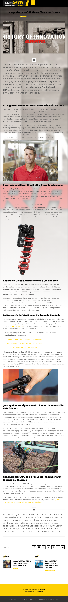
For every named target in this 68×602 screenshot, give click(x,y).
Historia (23, 16)
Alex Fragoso (32, 16)
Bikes (15, 568)
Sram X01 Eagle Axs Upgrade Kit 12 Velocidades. (24, 340)
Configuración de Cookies (48, 599)
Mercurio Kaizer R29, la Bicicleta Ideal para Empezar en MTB (22, 563)
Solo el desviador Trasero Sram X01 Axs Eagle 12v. (25, 343)
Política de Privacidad (27, 599)
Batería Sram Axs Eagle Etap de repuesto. (22, 347)
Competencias (50, 570)
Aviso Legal (12, 599)
